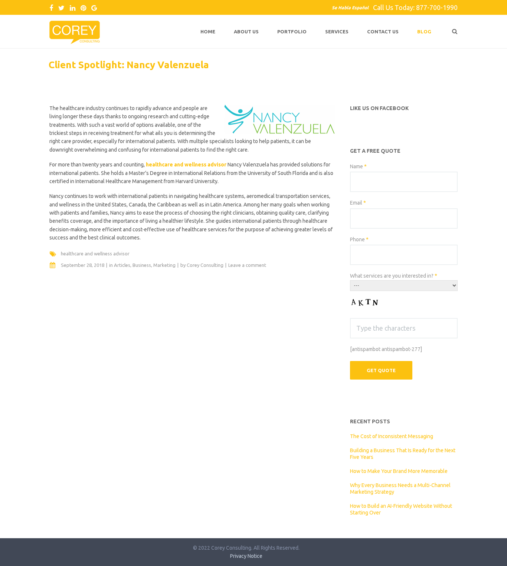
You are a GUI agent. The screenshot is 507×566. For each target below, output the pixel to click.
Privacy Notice (246, 556)
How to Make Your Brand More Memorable (399, 471)
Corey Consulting (205, 265)
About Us (246, 31)
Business (142, 265)
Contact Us (383, 31)
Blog (424, 31)
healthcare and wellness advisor (95, 253)
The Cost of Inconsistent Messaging (391, 436)
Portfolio (292, 31)
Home (207, 31)
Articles (122, 265)
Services (337, 31)
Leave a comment (247, 265)
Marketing (164, 265)
